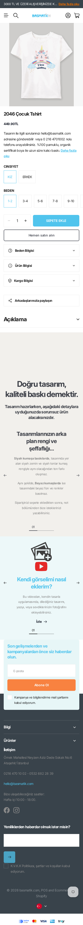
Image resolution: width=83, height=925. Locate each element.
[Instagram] (16, 810)
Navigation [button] (6, 15)
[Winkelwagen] (76, 15)
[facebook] (7, 810)
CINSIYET (11, 166)
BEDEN (9, 190)
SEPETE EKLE (56, 221)
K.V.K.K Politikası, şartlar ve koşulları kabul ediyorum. (40, 869)
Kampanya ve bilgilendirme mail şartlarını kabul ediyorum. (41, 700)
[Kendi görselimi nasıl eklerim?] (41, 559)
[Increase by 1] (25, 220)
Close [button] (41, 727)
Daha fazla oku (69, 4)
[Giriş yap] (68, 15)
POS (44, 890)
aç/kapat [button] (78, 319)
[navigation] (41, 526)
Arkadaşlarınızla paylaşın (33, 300)
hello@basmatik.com (18, 784)
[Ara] (15, 15)
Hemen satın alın (42, 235)
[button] (5, 475)
